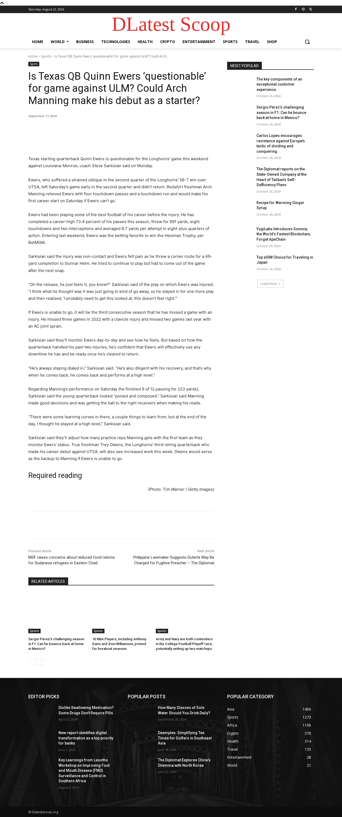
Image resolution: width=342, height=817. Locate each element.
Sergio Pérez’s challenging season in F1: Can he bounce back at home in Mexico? (56, 644)
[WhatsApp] (103, 129)
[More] (116, 129)
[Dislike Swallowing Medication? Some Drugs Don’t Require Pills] (41, 714)
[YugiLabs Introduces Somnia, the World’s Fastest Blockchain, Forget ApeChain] (240, 236)
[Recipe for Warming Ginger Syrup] (240, 209)
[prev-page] (31, 661)
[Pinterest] (91, 129)
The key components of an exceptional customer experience (279, 84)
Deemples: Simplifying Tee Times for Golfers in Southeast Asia (185, 738)
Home (33, 56)
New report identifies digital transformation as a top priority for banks (86, 738)
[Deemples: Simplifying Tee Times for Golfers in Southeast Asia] (141, 739)
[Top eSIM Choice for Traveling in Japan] (240, 264)
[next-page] (40, 661)
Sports (46, 56)
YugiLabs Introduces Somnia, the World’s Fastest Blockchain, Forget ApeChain (283, 234)
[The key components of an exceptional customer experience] (240, 86)
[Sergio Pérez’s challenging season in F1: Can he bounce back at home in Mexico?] (57, 612)
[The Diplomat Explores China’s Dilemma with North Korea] (141, 767)
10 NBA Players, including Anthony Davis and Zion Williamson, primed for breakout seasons (119, 644)
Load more (268, 283)
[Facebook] (296, 9)
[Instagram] (303, 9)
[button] (307, 41)
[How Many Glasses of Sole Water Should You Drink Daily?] (141, 714)
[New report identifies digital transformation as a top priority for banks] (41, 739)
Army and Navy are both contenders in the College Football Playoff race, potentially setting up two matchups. (184, 644)
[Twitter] (311, 9)
